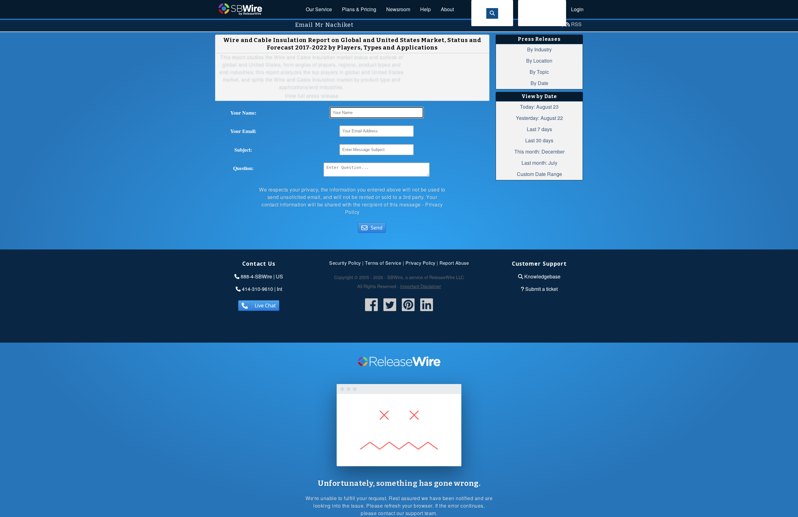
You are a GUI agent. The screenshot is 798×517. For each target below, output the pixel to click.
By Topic (539, 71)
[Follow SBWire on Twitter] (389, 311)
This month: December (539, 151)
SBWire (240, 9)
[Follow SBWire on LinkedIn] (426, 311)
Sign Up (542, 13)
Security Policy (345, 262)
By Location (539, 60)
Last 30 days (539, 140)
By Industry (539, 49)
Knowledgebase (542, 276)
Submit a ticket (541, 288)
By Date (539, 83)
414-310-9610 (257, 288)
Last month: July (539, 162)
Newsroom (398, 9)
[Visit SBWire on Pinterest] (408, 311)
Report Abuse (454, 262)
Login (577, 9)
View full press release (312, 95)
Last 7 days (539, 129)
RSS (576, 24)
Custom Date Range (539, 174)
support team (421, 513)
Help (425, 9)
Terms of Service (383, 262)
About (447, 9)
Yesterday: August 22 (539, 117)
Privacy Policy (420, 262)
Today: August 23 (539, 106)
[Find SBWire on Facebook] (371, 311)
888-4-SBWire (256, 276)
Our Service (319, 9)
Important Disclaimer (420, 286)
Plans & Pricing (359, 9)
